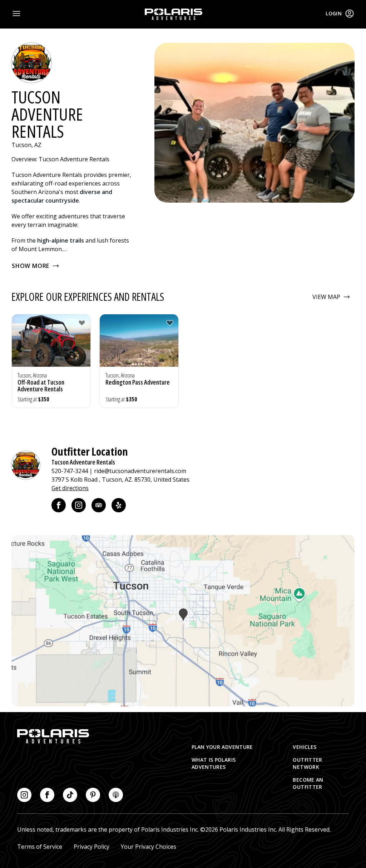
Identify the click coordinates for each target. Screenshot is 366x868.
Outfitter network (307, 763)
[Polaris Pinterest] (93, 795)
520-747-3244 (69, 471)
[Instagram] (78, 505)
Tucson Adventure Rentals (83, 462)
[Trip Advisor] (99, 505)
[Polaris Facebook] (47, 795)
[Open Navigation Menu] (16, 13)
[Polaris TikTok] (70, 795)
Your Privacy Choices (148, 847)
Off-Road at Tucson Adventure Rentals (41, 385)
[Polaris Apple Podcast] (116, 795)
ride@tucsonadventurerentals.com (140, 471)
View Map (326, 297)
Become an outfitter (308, 783)
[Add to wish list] (82, 323)
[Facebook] (58, 505)
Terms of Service (39, 847)
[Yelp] (119, 505)
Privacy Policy (91, 847)
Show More (30, 266)
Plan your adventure (222, 746)
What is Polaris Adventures (214, 763)
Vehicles (304, 746)
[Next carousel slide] (83, 344)
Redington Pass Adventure (137, 382)
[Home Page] (173, 14)
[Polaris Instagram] (24, 795)
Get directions (70, 488)
